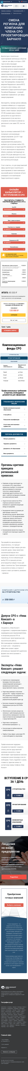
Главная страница (6, 11)
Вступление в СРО (19, 11)
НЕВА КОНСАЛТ (5, 1060)
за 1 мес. (6, 249)
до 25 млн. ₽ (7, 222)
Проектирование (6, 13)
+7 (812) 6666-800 (5, 1044)
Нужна (5, 236)
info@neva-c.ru (4, 1047)
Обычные (6, 216)
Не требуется (7, 229)
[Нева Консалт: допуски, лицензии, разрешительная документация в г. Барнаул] (7, 5)
